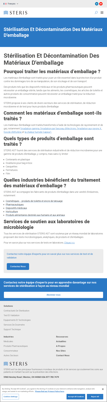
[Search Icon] (96, 12)
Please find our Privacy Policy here (49, 391)
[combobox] (11, 4)
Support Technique (12, 329)
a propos (60, 346)
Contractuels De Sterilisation (16, 311)
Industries (9, 337)
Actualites (61, 341)
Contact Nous (63, 355)
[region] (53, 393)
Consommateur (11, 351)
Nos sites (61, 351)
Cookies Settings (10, 397)
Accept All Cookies (76, 397)
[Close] (103, 389)
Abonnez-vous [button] (54, 295)
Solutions (8, 306)
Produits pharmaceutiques (16, 346)
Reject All (95, 397)
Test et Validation (11, 315)
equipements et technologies (17, 320)
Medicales (8, 341)
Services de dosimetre (14, 325)
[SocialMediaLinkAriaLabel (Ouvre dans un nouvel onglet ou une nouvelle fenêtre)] (96, 3)
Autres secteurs (11, 355)
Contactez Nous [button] (18, 266)
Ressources (62, 337)
